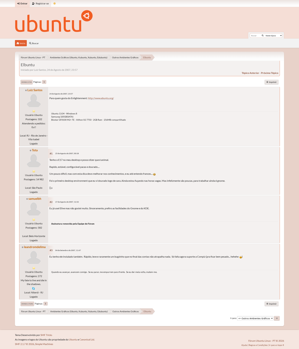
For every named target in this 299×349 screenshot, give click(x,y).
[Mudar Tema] (54, 3)
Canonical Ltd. (87, 339)
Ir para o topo (27, 304)
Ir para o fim (26, 82)
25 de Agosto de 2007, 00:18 (67, 153)
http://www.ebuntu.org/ (101, 98)
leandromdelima (35, 247)
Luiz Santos (34, 90)
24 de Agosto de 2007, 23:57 (61, 94)
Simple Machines (44, 343)
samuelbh (34, 198)
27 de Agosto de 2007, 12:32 (67, 202)
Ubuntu (73, 339)
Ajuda (244, 345)
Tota (35, 150)
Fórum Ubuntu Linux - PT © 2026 (266, 340)
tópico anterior (250, 72)
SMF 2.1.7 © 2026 (24, 343)
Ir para (233, 318)
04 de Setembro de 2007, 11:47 (68, 250)
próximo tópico (269, 72)
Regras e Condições (258, 345)
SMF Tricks (46, 334)
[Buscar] (262, 35)
